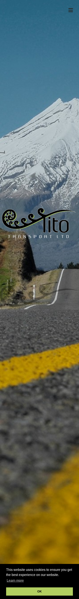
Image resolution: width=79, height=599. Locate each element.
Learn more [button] (15, 580)
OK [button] (39, 591)
